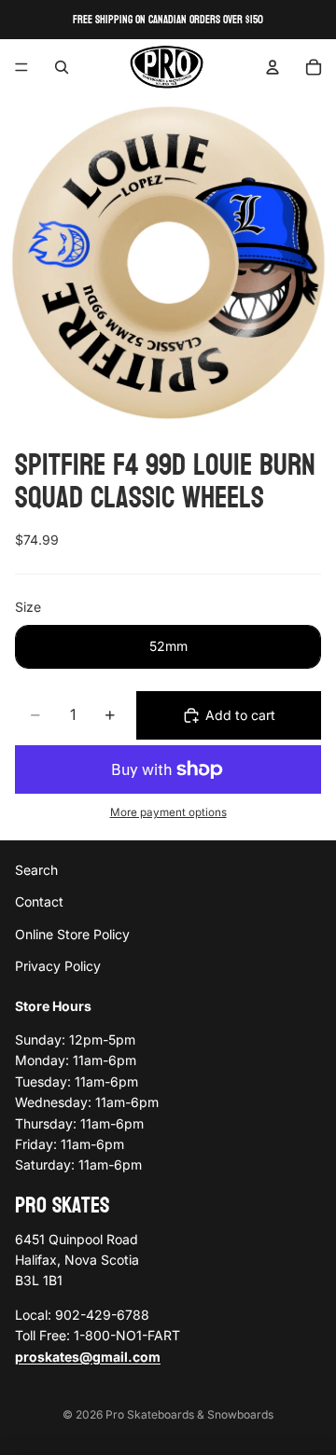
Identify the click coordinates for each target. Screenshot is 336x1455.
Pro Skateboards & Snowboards (189, 1414)
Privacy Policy (58, 966)
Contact (39, 902)
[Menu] (21, 67)
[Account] (272, 67)
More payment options (168, 812)
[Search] (61, 67)
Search (36, 870)
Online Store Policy (72, 934)
